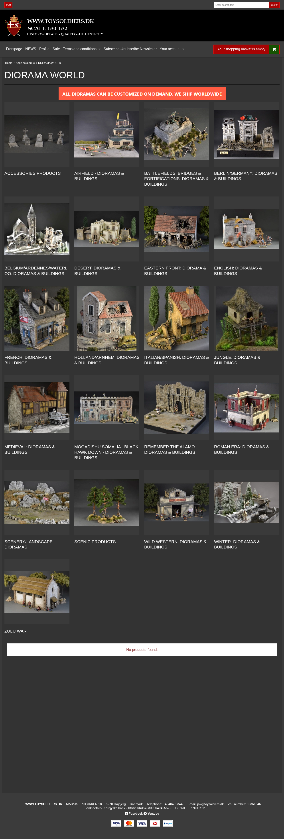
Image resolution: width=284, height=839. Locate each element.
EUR (8, 4)
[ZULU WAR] (36, 591)
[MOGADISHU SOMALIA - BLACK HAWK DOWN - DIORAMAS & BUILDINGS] (106, 407)
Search (274, 4)
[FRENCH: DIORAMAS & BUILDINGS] (36, 318)
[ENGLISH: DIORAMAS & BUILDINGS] (246, 228)
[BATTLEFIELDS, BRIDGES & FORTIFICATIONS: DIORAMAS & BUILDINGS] (176, 134)
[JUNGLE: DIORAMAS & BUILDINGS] (246, 318)
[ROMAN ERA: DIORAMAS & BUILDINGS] (246, 407)
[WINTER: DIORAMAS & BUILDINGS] (246, 502)
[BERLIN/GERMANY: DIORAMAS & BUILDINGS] (246, 134)
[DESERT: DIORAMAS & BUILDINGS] (106, 228)
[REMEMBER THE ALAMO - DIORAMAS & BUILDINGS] (176, 407)
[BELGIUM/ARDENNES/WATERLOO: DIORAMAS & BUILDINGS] (36, 228)
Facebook (135, 813)
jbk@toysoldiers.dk (210, 804)
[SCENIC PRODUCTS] (106, 502)
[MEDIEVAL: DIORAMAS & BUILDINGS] (36, 407)
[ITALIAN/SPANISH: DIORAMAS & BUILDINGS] (176, 318)
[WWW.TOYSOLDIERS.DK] (142, 25)
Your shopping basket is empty (241, 49)
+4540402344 (173, 804)
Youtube (153, 813)
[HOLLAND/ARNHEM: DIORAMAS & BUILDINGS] (106, 318)
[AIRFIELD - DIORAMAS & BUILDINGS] (106, 134)
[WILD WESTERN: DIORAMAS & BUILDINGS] (176, 502)
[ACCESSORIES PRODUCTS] (36, 134)
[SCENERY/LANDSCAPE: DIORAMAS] (36, 502)
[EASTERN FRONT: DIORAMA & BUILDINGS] (176, 228)
